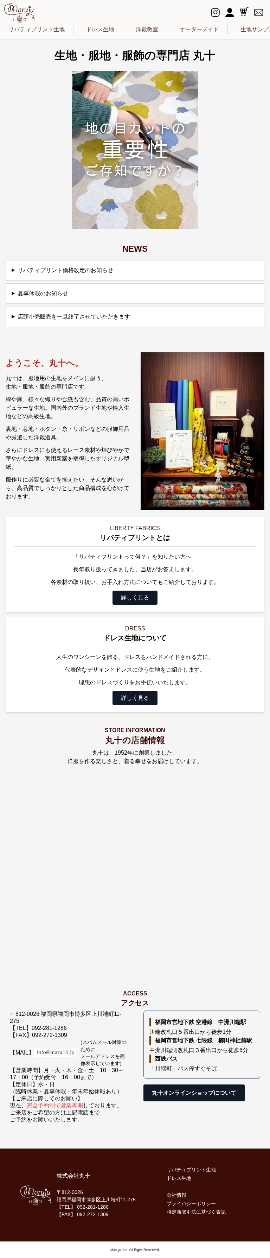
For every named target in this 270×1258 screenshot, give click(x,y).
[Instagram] (215, 12)
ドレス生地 (100, 29)
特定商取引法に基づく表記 (196, 1212)
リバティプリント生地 (36, 29)
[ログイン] (229, 12)
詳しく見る (135, 597)
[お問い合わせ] (258, 12)
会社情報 (176, 1195)
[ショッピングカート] (244, 11)
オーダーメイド (199, 29)
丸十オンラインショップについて (194, 1093)
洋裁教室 (147, 29)
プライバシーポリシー (191, 1203)
